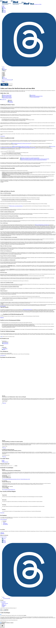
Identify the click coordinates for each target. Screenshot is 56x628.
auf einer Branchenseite (21, 143)
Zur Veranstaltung (16, 479)
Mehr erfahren (2, 512)
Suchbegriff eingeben (3, 465)
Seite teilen (4, 521)
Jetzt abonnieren (2, 355)
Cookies (3, 606)
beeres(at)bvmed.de (5, 343)
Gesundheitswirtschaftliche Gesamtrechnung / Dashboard (35, 158)
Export (3, 461)
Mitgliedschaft (2, 533)
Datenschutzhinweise (5, 603)
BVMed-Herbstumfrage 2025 (28, 309)
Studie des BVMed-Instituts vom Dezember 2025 (42, 224)
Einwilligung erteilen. (3, 621)
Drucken (4, 349)
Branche (3, 81)
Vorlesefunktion (5, 348)
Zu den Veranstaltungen (3, 519)
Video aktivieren (2, 136)
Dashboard (27, 147)
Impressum (3, 605)
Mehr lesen (4, 447)
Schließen (2, 609)
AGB (3, 604)
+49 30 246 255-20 (5, 342)
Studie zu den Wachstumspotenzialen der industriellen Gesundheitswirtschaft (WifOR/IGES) (34, 159)
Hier (1, 336)
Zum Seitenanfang (5, 524)
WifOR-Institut (21, 146)
